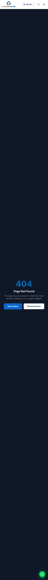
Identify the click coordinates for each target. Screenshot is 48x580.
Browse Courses (34, 306)
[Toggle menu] (44, 4)
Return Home (13, 306)
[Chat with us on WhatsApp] (42, 574)
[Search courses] (38, 4)
